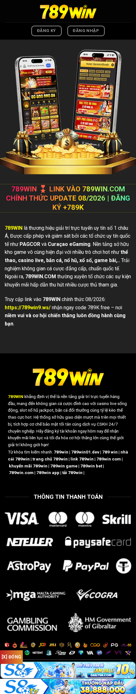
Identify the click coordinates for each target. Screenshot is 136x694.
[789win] (68, 11)
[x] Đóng (11, 656)
